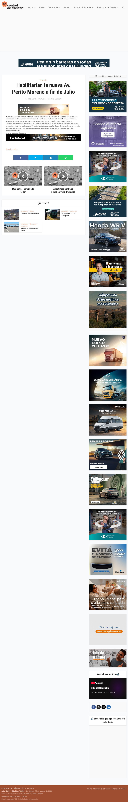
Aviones (67, 7)
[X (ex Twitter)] (98, 707)
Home (89, 789)
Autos (30, 7)
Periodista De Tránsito (106, 7)
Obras (32, 211)
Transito (43, 80)
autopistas (24, 211)
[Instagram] (104, 707)
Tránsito (19, 7)
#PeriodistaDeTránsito (101, 789)
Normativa (24, 226)
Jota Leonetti (56, 99)
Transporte (53, 7)
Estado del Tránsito (119, 789)
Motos (42, 7)
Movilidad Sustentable (84, 7)
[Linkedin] (108, 707)
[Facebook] (94, 707)
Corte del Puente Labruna (30, 213)
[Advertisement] (64, 33)
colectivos (73, 211)
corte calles (12, 149)
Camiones (33, 224)
